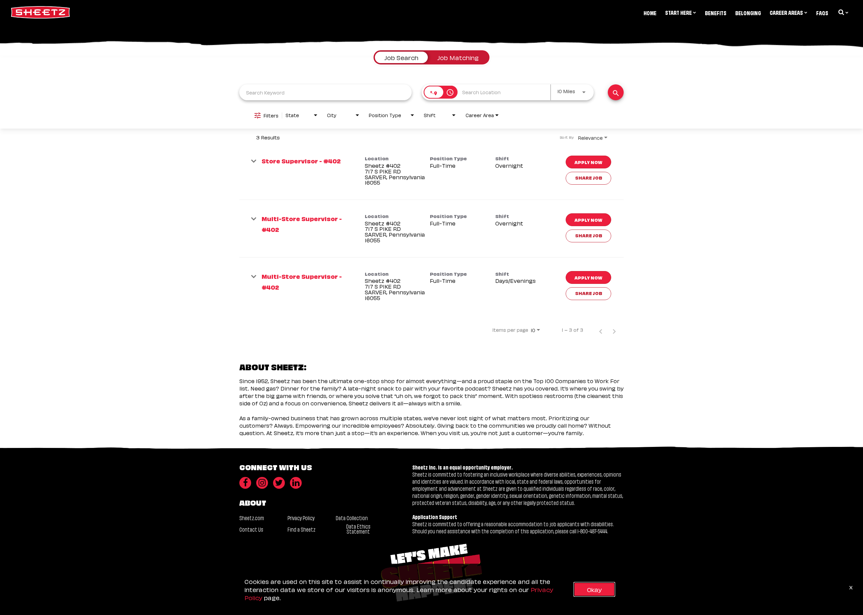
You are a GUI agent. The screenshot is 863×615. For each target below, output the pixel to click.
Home (650, 12)
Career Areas (786, 12)
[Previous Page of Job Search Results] (600, 330)
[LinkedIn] (296, 483)
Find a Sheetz (302, 529)
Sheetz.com (251, 518)
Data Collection (352, 517)
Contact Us (251, 529)
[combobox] (325, 92)
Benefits (715, 12)
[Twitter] (279, 483)
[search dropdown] (843, 12)
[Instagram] (262, 483)
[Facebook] (245, 483)
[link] (431, 171)
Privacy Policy (301, 518)
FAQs (822, 12)
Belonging (748, 12)
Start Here (678, 12)
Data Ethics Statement (358, 529)
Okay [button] (594, 589)
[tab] (401, 57)
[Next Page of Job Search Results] (614, 330)
